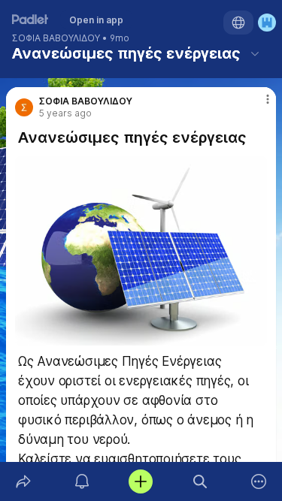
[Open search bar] (200, 481)
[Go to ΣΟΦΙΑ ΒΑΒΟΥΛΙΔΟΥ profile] (24, 107)
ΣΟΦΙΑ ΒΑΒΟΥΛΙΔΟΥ (56, 38)
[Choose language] (238, 23)
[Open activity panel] (82, 481)
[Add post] (140, 481)
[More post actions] (258, 105)
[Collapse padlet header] (254, 53)
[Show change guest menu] (267, 23)
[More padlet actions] (258, 481)
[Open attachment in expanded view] (141, 251)
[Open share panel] (23, 481)
